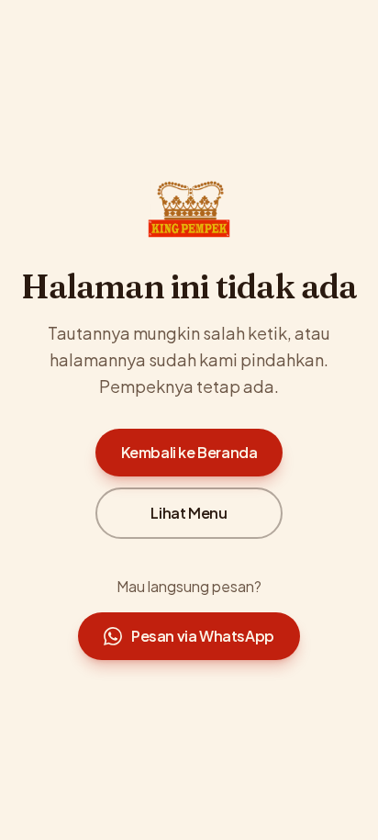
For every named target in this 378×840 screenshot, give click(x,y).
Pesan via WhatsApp (202, 635)
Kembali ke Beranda (189, 452)
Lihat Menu (188, 512)
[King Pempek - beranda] (189, 209)
